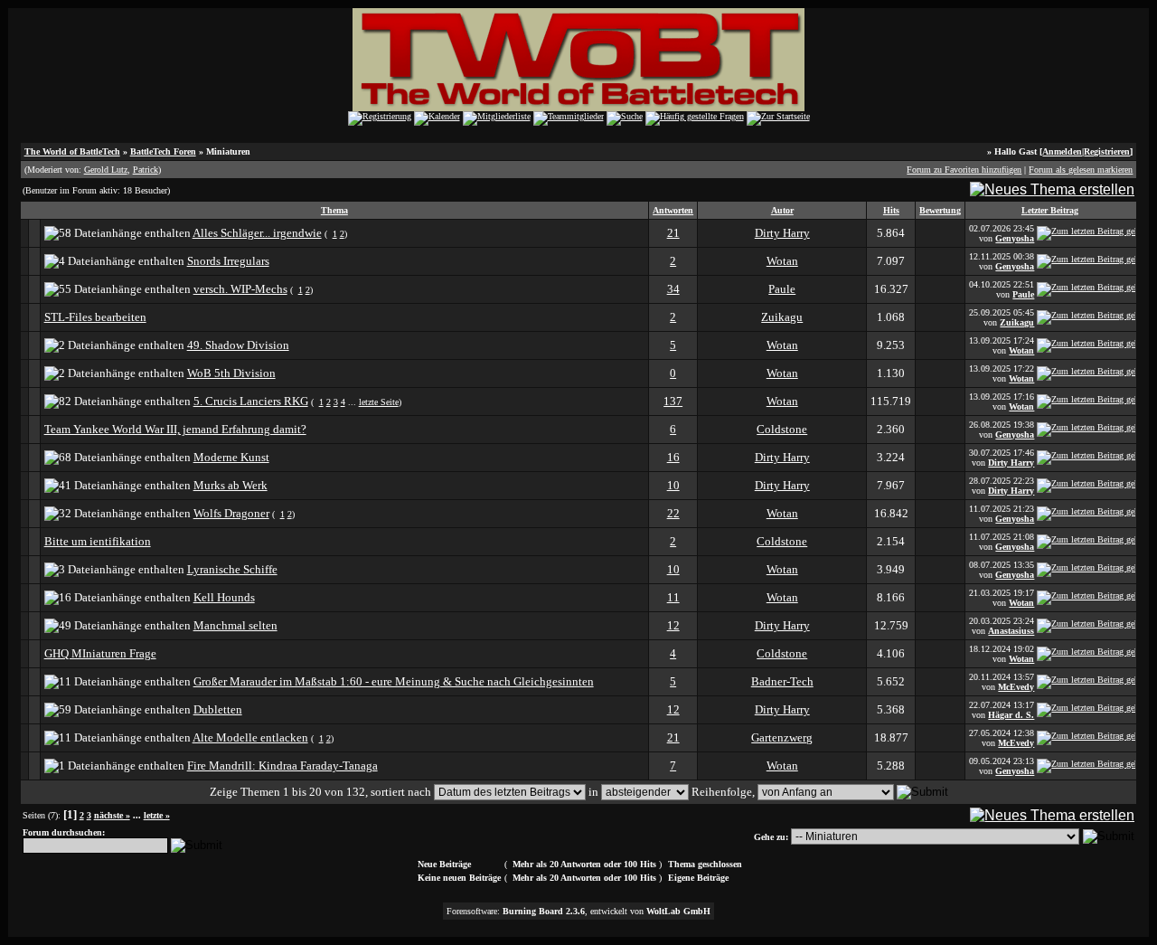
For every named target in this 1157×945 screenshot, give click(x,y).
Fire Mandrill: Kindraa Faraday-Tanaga (282, 765)
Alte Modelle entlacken (250, 737)
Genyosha (1014, 238)
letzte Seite (379, 402)
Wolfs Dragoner (231, 513)
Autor (782, 210)
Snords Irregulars (228, 261)
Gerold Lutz (105, 170)
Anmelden (1062, 151)
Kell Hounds (224, 597)
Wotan (782, 261)
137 (672, 401)
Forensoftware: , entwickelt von (578, 911)
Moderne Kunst (231, 457)
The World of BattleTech (72, 151)
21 (673, 233)
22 (673, 513)
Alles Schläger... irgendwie (257, 233)
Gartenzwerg (782, 737)
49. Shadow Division (238, 345)
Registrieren (1107, 151)
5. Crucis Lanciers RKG (250, 401)
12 (673, 625)
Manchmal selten (235, 625)
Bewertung (940, 210)
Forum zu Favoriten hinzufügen (964, 170)
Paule (781, 289)
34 (673, 289)
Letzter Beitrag (1049, 210)
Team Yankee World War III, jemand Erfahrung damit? (175, 429)
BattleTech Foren (163, 151)
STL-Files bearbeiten (95, 317)
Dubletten (217, 709)
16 (673, 457)
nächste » (112, 815)
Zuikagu (782, 317)
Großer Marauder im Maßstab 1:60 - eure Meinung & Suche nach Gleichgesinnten (393, 681)
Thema (334, 210)
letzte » (157, 815)
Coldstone (782, 429)
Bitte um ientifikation (97, 541)
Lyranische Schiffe (232, 569)
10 (673, 485)
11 (673, 597)
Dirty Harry (782, 233)
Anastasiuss (1011, 631)
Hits (891, 210)
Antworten (673, 210)
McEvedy (1016, 687)
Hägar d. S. (1011, 715)
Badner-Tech (782, 681)
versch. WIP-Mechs (240, 289)
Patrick (145, 170)
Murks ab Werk (230, 485)
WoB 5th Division (231, 373)
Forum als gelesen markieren (1081, 170)
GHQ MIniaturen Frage (100, 653)
